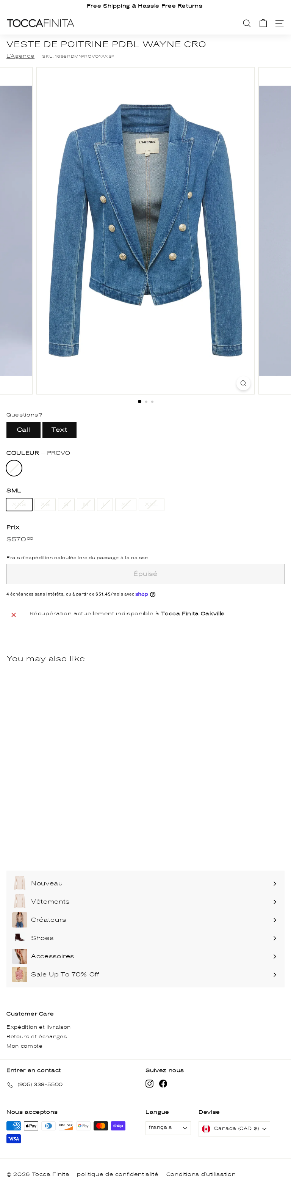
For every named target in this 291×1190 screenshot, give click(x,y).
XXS (19, 504)
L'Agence (20, 56)
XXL (151, 504)
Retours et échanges (36, 1037)
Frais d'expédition (29, 557)
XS (45, 504)
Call (23, 429)
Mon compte (24, 1046)
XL (125, 504)
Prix (13, 527)
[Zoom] (243, 383)
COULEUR (38, 453)
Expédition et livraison (38, 1027)
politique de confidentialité (117, 1174)
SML (13, 490)
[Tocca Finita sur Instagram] (149, 1084)
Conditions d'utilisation (201, 1174)
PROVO (14, 468)
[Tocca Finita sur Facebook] (163, 1084)
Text (59, 429)
